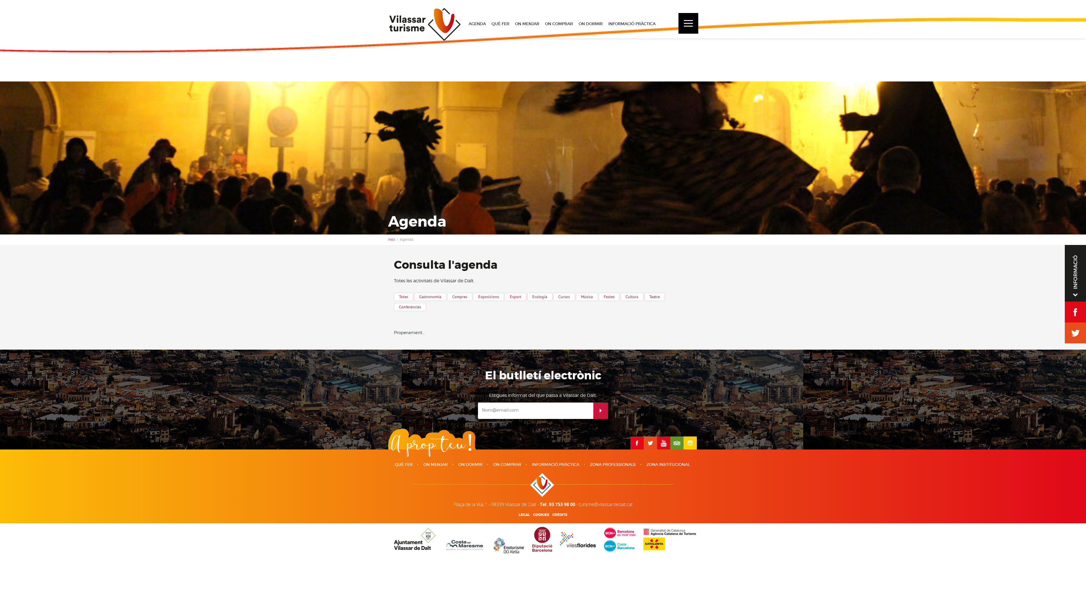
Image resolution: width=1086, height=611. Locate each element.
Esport (515, 296)
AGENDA (477, 23)
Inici (391, 239)
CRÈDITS (559, 515)
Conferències (410, 307)
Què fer (404, 464)
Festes (609, 296)
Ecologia (539, 296)
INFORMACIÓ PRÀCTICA (632, 23)
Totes (403, 296)
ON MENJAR (527, 23)
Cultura (632, 296)
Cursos (564, 296)
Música (587, 296)
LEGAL (524, 515)
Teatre (654, 296)
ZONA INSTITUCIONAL (668, 464)
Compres (459, 296)
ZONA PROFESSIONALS (613, 464)
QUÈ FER (500, 23)
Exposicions (488, 296)
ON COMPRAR (559, 23)
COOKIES (541, 515)
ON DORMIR (591, 23)
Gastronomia (430, 296)
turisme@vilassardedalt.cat (606, 504)
